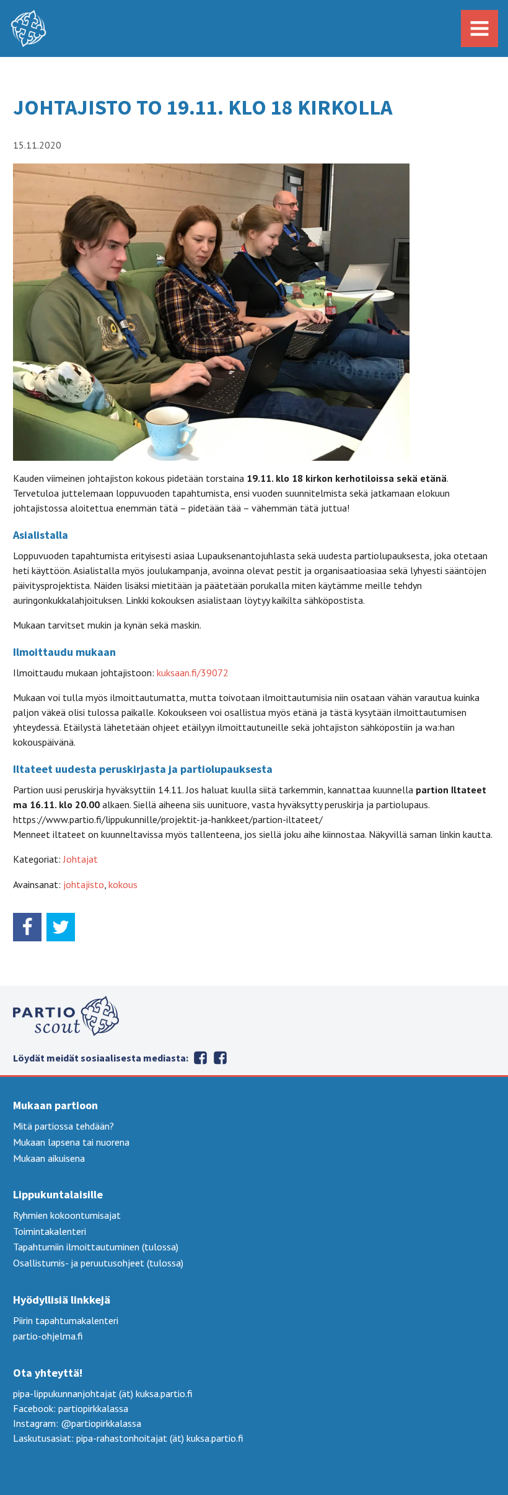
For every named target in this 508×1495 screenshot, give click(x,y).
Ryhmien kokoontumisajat (67, 1215)
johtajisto (83, 884)
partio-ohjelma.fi (48, 1336)
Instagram (200, 1057)
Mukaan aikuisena (49, 1158)
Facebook (220, 1057)
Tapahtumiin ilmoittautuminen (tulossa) (95, 1246)
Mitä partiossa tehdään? (63, 1126)
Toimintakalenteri (49, 1231)
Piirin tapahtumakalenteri (65, 1320)
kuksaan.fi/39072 (193, 672)
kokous (123, 884)
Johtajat (80, 859)
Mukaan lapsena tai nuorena (71, 1142)
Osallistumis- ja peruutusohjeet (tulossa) (98, 1263)
